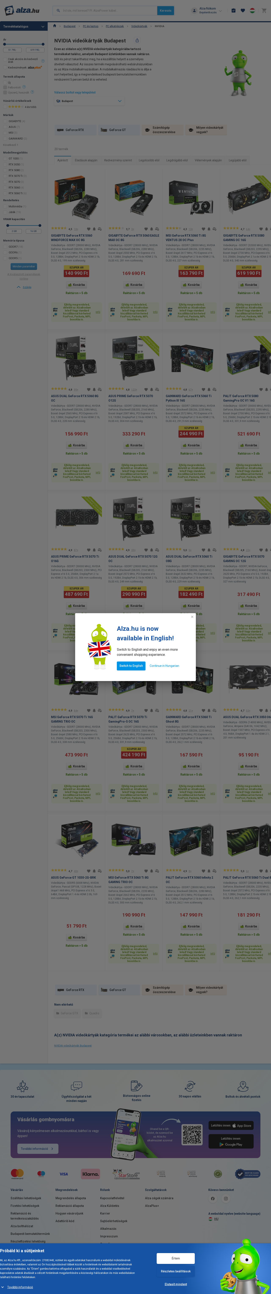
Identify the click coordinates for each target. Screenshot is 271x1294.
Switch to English (131, 665)
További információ (20, 1287)
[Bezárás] (192, 616)
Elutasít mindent (176, 1284)
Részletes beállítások (176, 1271)
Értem (176, 1258)
